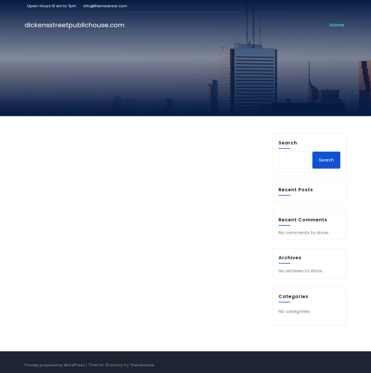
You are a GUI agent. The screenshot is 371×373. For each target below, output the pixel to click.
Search (288, 142)
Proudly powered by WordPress (55, 365)
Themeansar (142, 365)
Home (337, 25)
